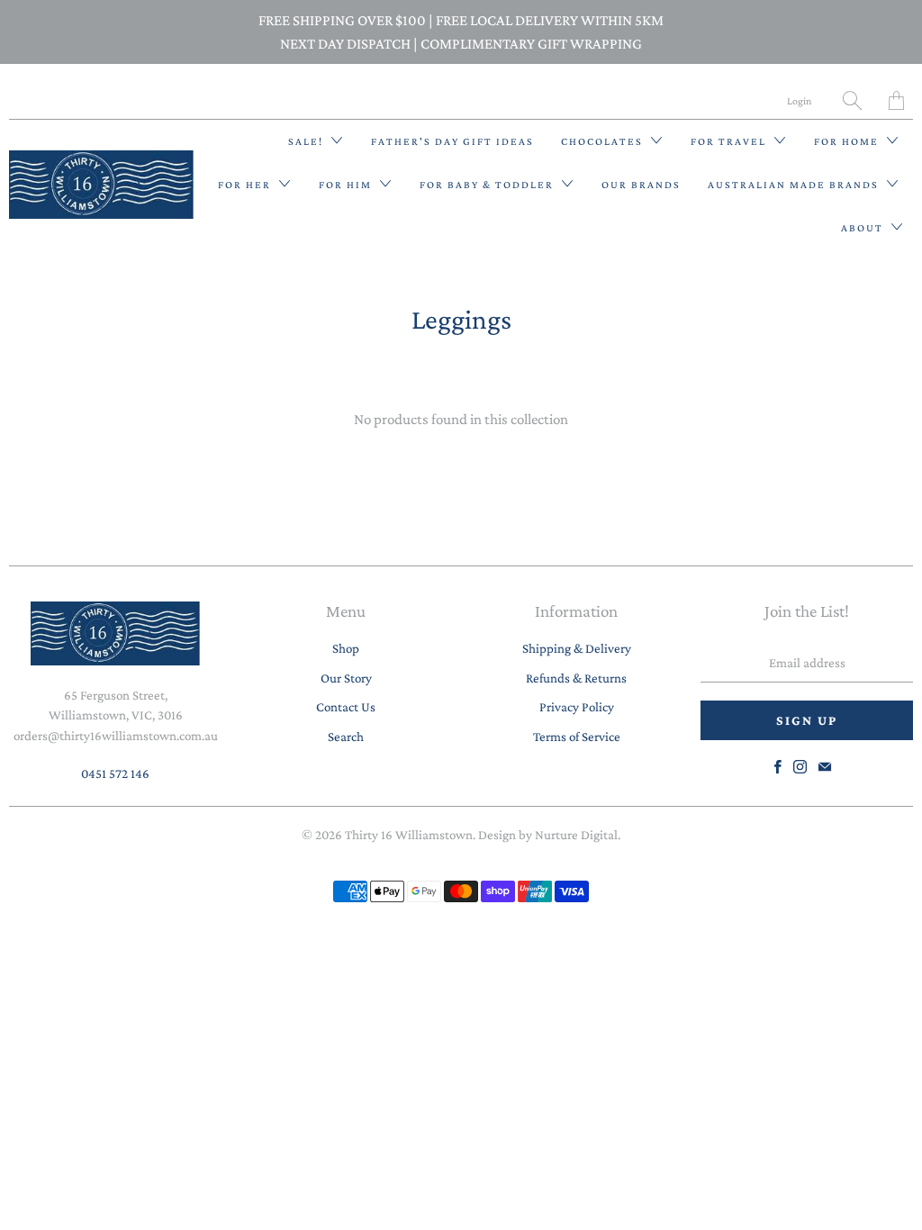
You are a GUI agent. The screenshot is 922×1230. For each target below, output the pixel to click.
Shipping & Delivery (576, 648)
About (864, 228)
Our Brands (641, 184)
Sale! (307, 141)
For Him (347, 184)
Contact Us (345, 707)
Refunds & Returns (576, 678)
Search (346, 736)
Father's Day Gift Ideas (452, 141)
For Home (848, 141)
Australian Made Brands (795, 184)
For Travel (730, 141)
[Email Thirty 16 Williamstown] (824, 766)
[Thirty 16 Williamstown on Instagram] (800, 766)
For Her (246, 184)
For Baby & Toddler (488, 184)
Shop (345, 648)
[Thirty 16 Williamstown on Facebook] (778, 766)
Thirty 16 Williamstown (409, 835)
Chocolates (603, 141)
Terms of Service (576, 736)
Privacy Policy (576, 707)
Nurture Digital (576, 835)
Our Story (346, 678)
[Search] (852, 100)
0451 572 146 (115, 773)
